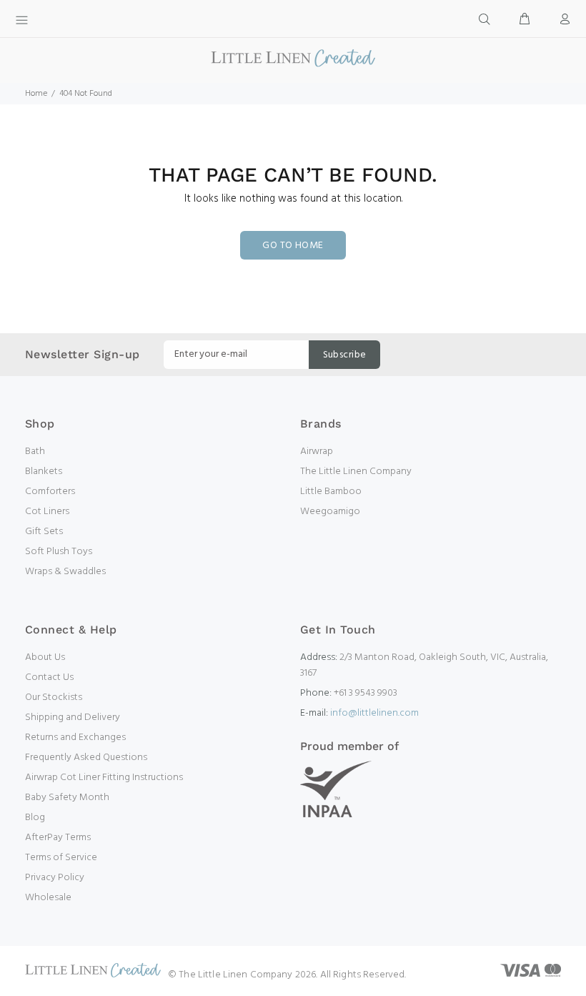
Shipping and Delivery (72, 717)
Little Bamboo (331, 491)
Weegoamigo (330, 511)
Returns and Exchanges (75, 737)
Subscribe (345, 355)
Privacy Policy (54, 877)
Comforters (50, 491)
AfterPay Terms (58, 837)
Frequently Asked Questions (86, 757)
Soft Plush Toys (58, 551)
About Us (45, 657)
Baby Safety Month (67, 797)
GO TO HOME (292, 245)
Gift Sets (44, 531)
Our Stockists (53, 697)
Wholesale (48, 897)
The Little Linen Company (356, 471)
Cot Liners (47, 511)
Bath (35, 451)
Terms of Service (61, 857)
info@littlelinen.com (374, 713)
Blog (35, 817)
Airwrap (316, 451)
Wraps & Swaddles (65, 571)
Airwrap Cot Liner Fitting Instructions (104, 777)
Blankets (43, 471)
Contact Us (49, 677)
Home (36, 94)
